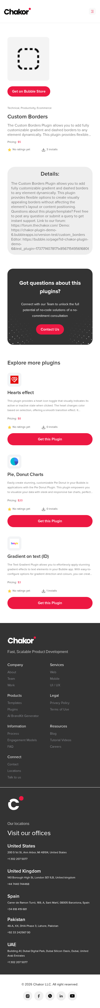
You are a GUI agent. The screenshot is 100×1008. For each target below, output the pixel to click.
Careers (55, 747)
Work (11, 685)
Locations (14, 771)
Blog (53, 734)
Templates (14, 703)
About (11, 672)
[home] (16, 11)
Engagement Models (22, 740)
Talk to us (14, 777)
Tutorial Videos (60, 740)
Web (53, 672)
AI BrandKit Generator (23, 716)
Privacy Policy (60, 703)
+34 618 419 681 (17, 909)
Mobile (55, 679)
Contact (12, 764)
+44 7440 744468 (18, 884)
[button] (92, 11)
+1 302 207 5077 (17, 859)
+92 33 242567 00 (18, 932)
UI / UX (55, 685)
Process (13, 734)
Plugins (12, 709)
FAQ (10, 747)
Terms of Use (59, 709)
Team (11, 679)
